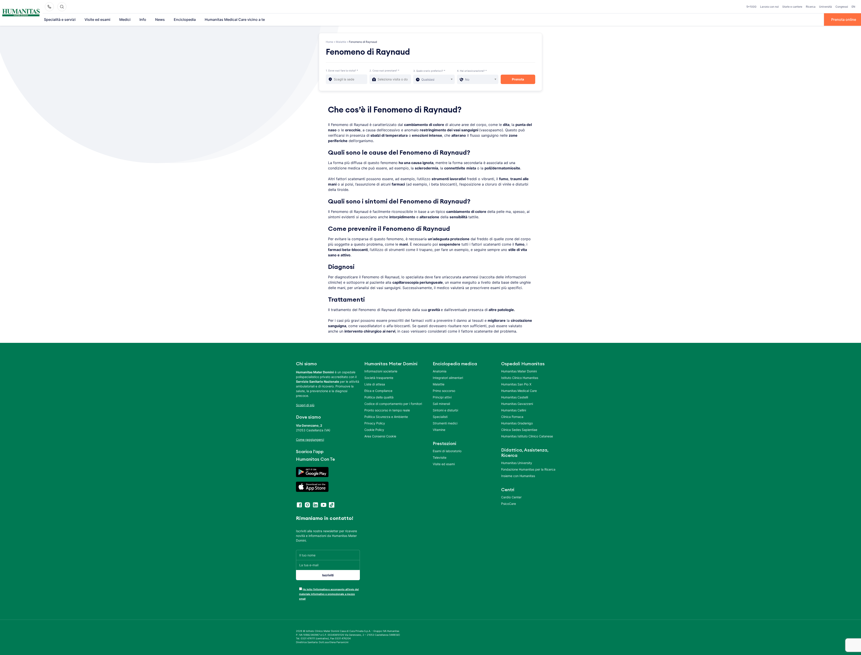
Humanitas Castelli (514, 397)
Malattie (341, 41)
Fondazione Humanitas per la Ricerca (528, 469)
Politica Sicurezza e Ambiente (386, 417)
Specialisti (440, 417)
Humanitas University (516, 463)
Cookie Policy (374, 430)
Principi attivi (442, 397)
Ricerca (810, 6)
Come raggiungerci (310, 439)
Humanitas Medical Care (519, 391)
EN (853, 6)
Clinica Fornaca (512, 417)
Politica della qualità (379, 397)
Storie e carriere (792, 6)
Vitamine (439, 430)
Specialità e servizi (60, 19)
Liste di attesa (374, 384)
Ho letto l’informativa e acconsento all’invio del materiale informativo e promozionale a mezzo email (329, 594)
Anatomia (439, 371)
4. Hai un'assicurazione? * (472, 70)
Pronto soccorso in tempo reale (387, 410)
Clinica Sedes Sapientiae (519, 430)
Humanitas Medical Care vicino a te (235, 19)
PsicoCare (508, 504)
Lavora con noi (769, 6)
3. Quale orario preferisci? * (429, 70)
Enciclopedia (185, 19)
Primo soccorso (444, 391)
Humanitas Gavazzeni (517, 404)
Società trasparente (378, 378)
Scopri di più (305, 405)
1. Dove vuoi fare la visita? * (342, 70)
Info (142, 19)
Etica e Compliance (378, 391)
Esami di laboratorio (447, 451)
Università (825, 6)
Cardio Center (511, 497)
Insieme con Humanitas (518, 476)
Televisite (439, 457)
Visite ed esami (97, 19)
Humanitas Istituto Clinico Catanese (527, 436)
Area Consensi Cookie (380, 436)
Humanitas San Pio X (516, 384)
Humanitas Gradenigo (517, 423)
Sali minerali (441, 404)
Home (329, 41)
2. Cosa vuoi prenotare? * (384, 70)
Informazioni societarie (380, 371)
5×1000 (751, 6)
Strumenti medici (445, 423)
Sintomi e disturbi (445, 410)
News (160, 19)
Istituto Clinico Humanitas (519, 378)
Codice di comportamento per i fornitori (393, 404)
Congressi (841, 6)
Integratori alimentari (448, 378)
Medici (124, 19)
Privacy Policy (374, 423)
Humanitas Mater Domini (519, 371)
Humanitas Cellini (513, 410)
